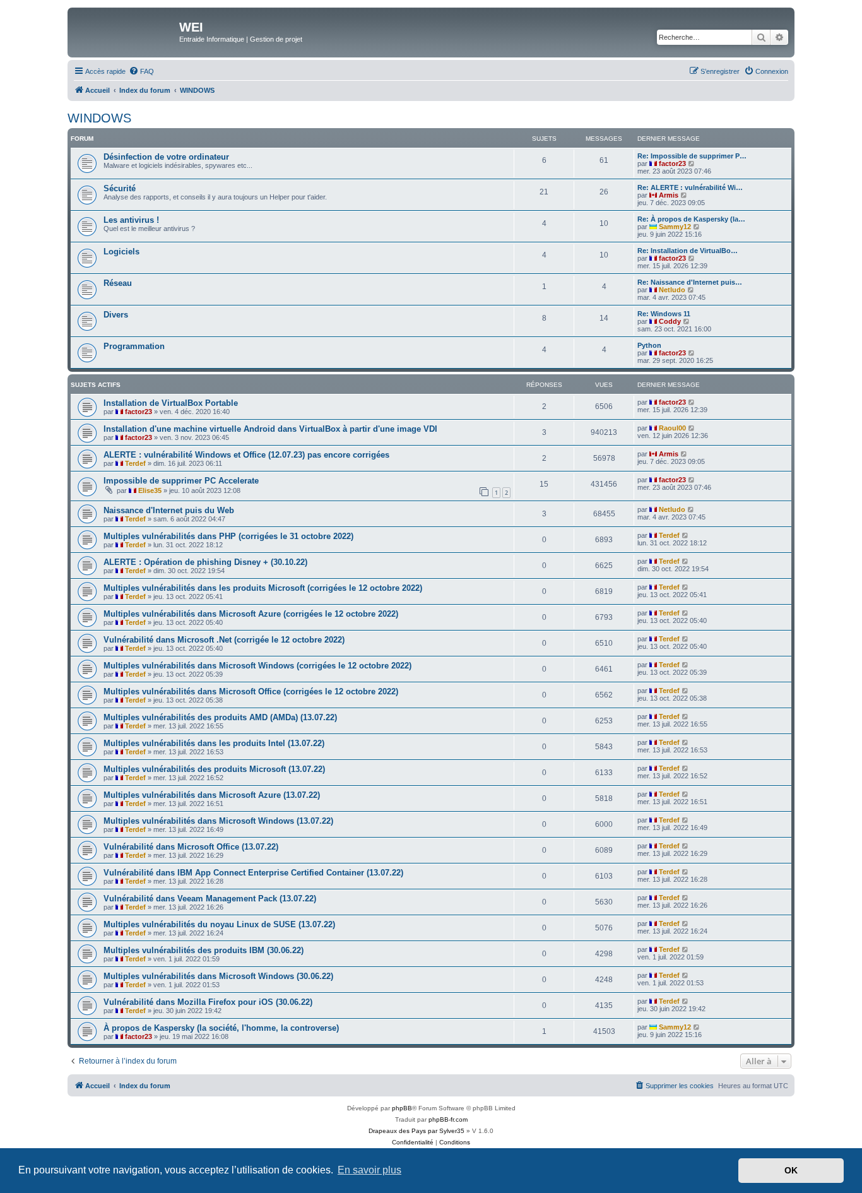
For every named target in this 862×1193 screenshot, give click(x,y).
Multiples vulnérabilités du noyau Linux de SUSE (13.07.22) (219, 924)
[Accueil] (125, 31)
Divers (115, 314)
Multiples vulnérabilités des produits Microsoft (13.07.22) (214, 769)
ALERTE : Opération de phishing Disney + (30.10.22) (205, 562)
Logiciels (121, 251)
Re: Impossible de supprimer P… (692, 156)
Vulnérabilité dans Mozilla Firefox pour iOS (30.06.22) (207, 1002)
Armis (668, 195)
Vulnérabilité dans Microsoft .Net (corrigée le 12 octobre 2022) (224, 639)
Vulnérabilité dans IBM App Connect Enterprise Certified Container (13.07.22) (253, 872)
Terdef (135, 463)
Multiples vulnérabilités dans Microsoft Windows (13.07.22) (218, 821)
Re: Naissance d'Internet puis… (689, 282)
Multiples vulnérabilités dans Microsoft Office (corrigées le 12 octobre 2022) (250, 691)
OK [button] (791, 1170)
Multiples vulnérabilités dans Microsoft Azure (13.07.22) (211, 795)
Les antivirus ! (131, 220)
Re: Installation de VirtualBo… (687, 250)
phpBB (402, 1108)
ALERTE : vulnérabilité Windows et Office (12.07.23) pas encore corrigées (246, 455)
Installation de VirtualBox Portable (170, 403)
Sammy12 (675, 226)
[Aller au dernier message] (692, 402)
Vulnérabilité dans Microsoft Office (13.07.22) (190, 847)
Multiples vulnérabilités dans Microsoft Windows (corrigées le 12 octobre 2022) (257, 665)
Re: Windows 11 (663, 314)
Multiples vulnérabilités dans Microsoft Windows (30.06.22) (218, 976)
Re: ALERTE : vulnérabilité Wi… (690, 187)
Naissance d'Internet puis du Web (168, 510)
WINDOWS (99, 118)
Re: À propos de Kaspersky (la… (691, 219)
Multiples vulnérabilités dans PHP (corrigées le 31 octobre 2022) (228, 536)
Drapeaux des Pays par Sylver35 (416, 1130)
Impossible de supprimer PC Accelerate (181, 480)
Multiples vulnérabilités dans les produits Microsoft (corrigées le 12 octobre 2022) (262, 588)
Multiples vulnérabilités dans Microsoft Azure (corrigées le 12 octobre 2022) (250, 614)
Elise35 (150, 490)
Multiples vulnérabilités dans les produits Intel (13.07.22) (213, 743)
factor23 (672, 163)
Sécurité (119, 188)
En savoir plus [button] (369, 1170)
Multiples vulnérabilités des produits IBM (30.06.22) (203, 950)
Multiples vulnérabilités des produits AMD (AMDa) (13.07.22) (220, 717)
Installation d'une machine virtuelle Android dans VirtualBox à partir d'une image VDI (270, 429)
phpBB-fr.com (448, 1119)
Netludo (672, 290)
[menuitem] (141, 71)
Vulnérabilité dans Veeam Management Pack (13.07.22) (209, 898)
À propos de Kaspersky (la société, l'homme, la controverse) (221, 1028)
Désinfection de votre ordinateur (166, 157)
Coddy (670, 321)
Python (649, 345)
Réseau (117, 283)
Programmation (134, 346)
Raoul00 (672, 428)
